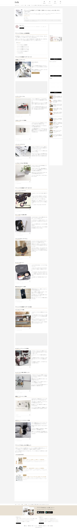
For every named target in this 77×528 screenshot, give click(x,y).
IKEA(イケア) (41, 521)
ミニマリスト (24, 518)
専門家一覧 (56, 92)
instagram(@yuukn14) (19, 183)
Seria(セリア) (41, 518)
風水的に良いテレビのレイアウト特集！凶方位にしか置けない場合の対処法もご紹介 (57, 105)
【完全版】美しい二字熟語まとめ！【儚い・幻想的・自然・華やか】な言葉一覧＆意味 (57, 101)
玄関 (36, 518)
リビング (28, 518)
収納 (17, 518)
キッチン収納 (32, 518)
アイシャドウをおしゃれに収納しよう (23, 51)
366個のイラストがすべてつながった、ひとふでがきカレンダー (57, 131)
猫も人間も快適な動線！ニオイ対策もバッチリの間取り (57, 127)
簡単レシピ (24, 521)
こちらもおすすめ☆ (20, 52)
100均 (20, 518)
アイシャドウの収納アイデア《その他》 (23, 49)
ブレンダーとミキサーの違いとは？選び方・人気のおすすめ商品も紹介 (57, 135)
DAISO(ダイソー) (47, 518)
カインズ (57, 521)
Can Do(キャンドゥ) (52, 518)
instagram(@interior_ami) (19, 159)
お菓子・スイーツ (19, 521)
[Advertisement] (31, 87)
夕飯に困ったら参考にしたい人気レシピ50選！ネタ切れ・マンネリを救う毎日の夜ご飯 (57, 109)
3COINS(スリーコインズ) (51, 521)
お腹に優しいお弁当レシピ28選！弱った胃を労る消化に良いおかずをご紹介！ (57, 113)
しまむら (46, 521)
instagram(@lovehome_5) (19, 440)
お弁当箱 (28, 521)
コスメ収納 (26, 17)
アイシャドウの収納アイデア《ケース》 (23, 46)
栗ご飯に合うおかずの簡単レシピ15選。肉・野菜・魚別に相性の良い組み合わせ (57, 97)
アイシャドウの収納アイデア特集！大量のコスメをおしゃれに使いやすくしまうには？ (38, 504)
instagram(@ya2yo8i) (19, 416)
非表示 (19, 42)
